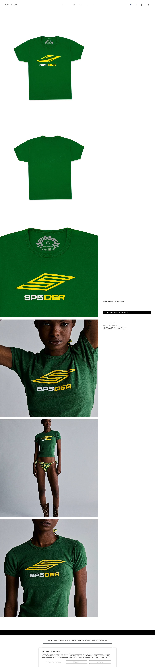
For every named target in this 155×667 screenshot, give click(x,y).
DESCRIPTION (108, 323)
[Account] (141, 4)
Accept (76, 662)
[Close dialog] (152, 638)
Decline (100, 662)
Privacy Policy (104, 657)
